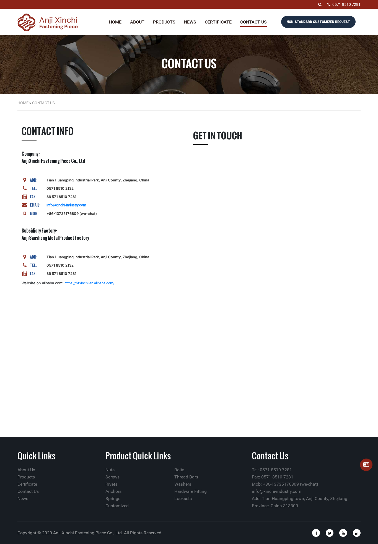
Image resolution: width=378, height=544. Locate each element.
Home (115, 22)
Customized (117, 505)
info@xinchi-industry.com (66, 205)
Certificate (218, 22)
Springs (112, 498)
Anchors (113, 491)
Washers (182, 484)
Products (164, 22)
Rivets (111, 484)
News (190, 22)
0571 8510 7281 (346, 4)
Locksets (183, 498)
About (137, 22)
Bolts (179, 469)
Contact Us (253, 22)
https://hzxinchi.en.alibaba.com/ (89, 283)
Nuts (110, 469)
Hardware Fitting (190, 491)
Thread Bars (186, 477)
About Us (26, 469)
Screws (112, 477)
